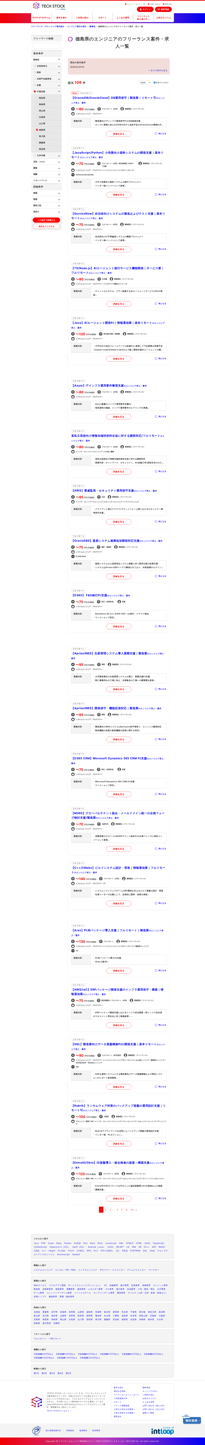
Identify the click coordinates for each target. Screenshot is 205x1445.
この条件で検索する (46, 220)
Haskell (76, 1254)
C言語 (36, 1250)
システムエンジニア (43, 1270)
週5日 (68, 1373)
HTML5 (129, 1243)
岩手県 (54, 1312)
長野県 (72, 1315)
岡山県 (42, 110)
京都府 (153, 1315)
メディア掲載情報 (121, 1405)
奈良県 (133, 1315)
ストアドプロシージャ (44, 1254)
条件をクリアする (46, 226)
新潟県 (162, 1312)
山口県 (42, 123)
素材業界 (81, 1289)
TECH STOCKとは (41, 17)
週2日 (44, 1373)
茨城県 (98, 1312)
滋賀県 (125, 1315)
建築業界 (53, 1296)
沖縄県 (56, 1323)
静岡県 (89, 1315)
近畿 (39, 85)
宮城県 (63, 1312)
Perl (85, 1243)
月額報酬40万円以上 (43, 1354)
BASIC (162, 1247)
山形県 (81, 1312)
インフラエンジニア (87, 1270)
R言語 (125, 1250)
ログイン (147, 9)
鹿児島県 (47, 1323)
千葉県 (133, 1312)
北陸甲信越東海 (44, 79)
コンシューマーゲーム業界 (59, 1293)
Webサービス (40, 1285)
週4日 (60, 1373)
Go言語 (77, 1243)
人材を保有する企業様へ (124, 1413)
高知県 (42, 149)
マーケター (154, 1270)
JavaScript (111, 1243)
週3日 (52, 1373)
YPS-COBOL (106, 1250)
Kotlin (111, 1247)
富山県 (37, 1315)
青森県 (46, 1312)
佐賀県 (133, 1319)
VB (139, 1247)
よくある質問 (123, 17)
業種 (35, 199)
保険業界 (146, 1285)
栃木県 (107, 1312)
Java (36, 1243)
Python (67, 1243)
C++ (44, 1250)
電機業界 (70, 1289)
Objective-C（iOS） (60, 1247)
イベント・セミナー (135, 4)
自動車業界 (48, 1289)
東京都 (142, 1312)
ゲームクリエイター (136, 1270)
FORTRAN (135, 1250)
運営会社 (168, 4)
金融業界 (114, 1285)
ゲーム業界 (39, 1293)
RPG (89, 1250)
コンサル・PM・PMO (65, 1270)
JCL (118, 1250)
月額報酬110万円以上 (67, 1358)
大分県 (160, 1319)
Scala (51, 1243)
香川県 (42, 136)
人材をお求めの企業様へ (124, 1409)
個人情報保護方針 (53, 1430)
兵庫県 (37, 1319)
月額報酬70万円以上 (109, 1354)
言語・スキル (39, 161)
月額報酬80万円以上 (131, 1354)
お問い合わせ (154, 4)
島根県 (42, 104)
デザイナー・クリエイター (112, 1270)
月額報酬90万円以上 (153, 1354)
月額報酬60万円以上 (87, 1354)
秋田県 (72, 1312)
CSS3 (147, 1243)
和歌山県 (143, 1315)
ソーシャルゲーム (82, 1293)
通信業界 (121, 1293)
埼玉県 (125, 1312)
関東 (39, 72)
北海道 (37, 1312)
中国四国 (41, 91)
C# (127, 1247)
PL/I (96, 1250)
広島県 (42, 117)
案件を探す (61, 17)
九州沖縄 (41, 155)
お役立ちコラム (163, 17)
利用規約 (70, 1430)
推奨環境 (96, 1430)
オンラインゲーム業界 (104, 1293)
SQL (145, 1250)
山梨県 (63, 1315)
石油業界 (131, 1289)
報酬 (35, 174)
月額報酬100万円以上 (44, 1358)
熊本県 (151, 1319)
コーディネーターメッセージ (126, 1395)
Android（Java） (96, 1247)
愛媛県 (42, 142)
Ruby (59, 1243)
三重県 (116, 1315)
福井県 (54, 1315)
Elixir (100, 1243)
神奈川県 (152, 1312)
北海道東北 (42, 66)
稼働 (35, 193)
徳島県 (42, 130)
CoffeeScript (40, 1247)
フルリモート (40, 1338)
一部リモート (55, 1338)
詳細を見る (118, 133)
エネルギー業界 (95, 1289)
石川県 (46, 1315)
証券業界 (135, 1285)
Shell (152, 1250)
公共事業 (161, 1289)
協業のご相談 (148, 1413)
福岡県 (125, 1319)
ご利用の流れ (82, 17)
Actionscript (63, 1254)
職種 (35, 168)
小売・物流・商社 (146, 1289)
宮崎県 (37, 1323)
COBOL (80, 1250)
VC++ (146, 1247)
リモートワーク (40, 180)
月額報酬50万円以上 (65, 1354)
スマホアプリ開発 (57, 1285)
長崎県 (142, 1319)
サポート (102, 17)
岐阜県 (81, 1315)
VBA (134, 1247)
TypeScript (158, 1243)
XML (121, 1243)
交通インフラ (40, 1296)
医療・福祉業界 (67, 1296)
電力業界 (120, 1289)
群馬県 (116, 1312)
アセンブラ (162, 1250)
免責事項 (83, 1430)
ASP (154, 1247)
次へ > (134, 1209)
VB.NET (120, 1247)
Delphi (52, 1250)
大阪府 (162, 1315)
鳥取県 (42, 98)
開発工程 (37, 205)
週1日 (36, 1373)
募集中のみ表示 (162, 83)
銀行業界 (124, 1285)
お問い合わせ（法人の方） (154, 1409)
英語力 (36, 211)
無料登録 (165, 9)
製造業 (37, 1289)
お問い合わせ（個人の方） (154, 1405)
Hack (92, 1243)
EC (105, 1285)
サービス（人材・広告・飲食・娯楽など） (148, 1293)
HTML (139, 1243)
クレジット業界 (160, 1285)
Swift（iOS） (78, 1247)
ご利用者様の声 (120, 1398)
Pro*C (71, 1250)
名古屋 (107, 1315)
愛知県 (98, 1315)
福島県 (89, 1312)
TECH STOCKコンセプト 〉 (59, 1411)
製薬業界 (60, 1289)
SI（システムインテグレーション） (85, 1285)
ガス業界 (109, 1289)
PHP (43, 1243)
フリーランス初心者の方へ (143, 17)
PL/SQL (62, 1250)
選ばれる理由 (120, 1391)
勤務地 (36, 59)
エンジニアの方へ (150, 1391)
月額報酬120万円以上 (90, 1358)
